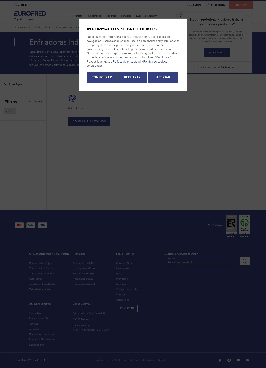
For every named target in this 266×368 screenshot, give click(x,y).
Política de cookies (155, 61)
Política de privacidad (127, 61)
